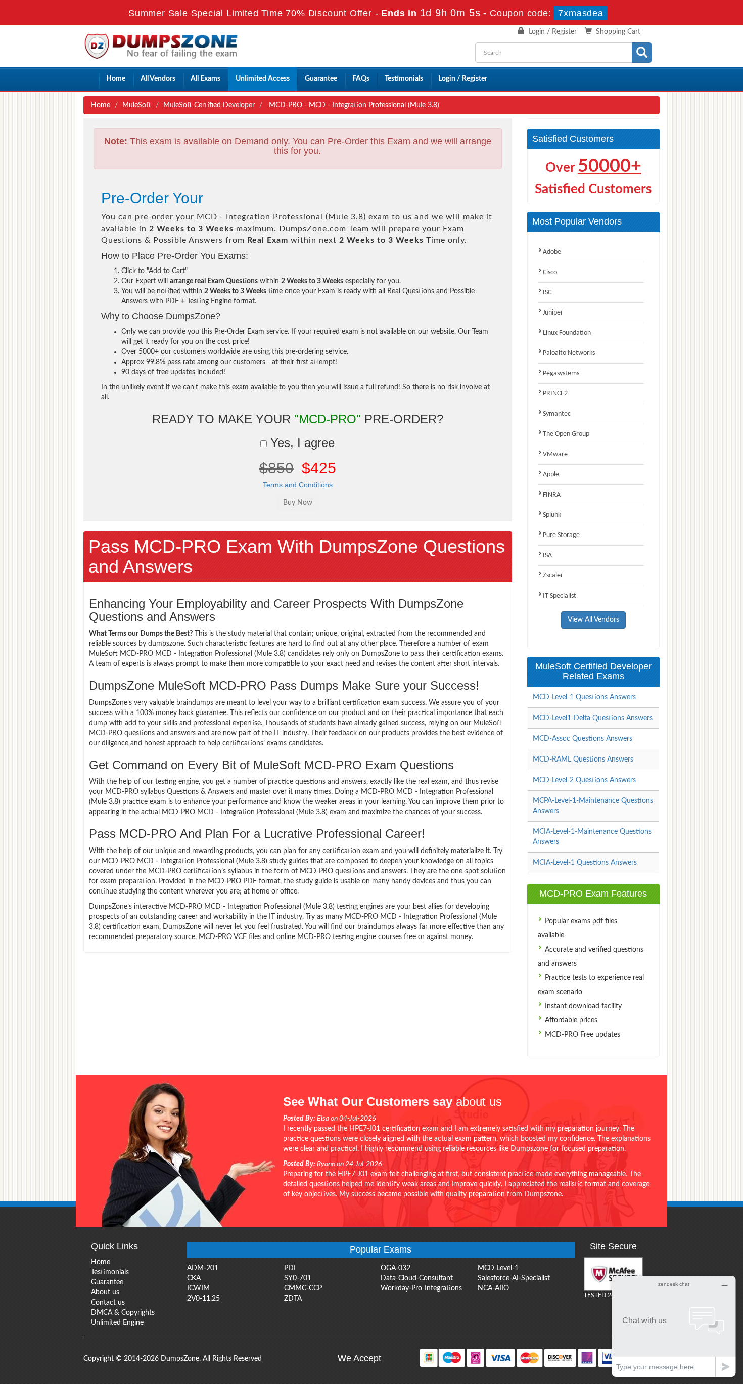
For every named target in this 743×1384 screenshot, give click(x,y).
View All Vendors (593, 619)
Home (115, 78)
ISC (547, 292)
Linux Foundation (567, 333)
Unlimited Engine (117, 1322)
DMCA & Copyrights (123, 1312)
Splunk (552, 515)
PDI (290, 1268)
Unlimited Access (263, 78)
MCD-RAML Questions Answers (583, 759)
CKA (194, 1278)
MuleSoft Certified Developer (209, 105)
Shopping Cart (618, 31)
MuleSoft (136, 105)
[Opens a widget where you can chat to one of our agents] (673, 1326)
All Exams (205, 78)
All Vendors (158, 78)
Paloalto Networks (569, 353)
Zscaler (553, 575)
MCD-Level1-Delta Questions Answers (593, 718)
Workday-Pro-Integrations (421, 1288)
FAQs (360, 78)
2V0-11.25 (203, 1298)
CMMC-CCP (303, 1288)
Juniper (553, 313)
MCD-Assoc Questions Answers (582, 738)
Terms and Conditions (298, 485)
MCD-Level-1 (498, 1268)
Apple (551, 474)
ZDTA (293, 1298)
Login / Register (553, 31)
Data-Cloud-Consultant (417, 1278)
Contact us (108, 1302)
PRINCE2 (555, 393)
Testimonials (404, 78)
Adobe (552, 252)
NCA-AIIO (493, 1288)
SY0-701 (297, 1278)
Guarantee (321, 78)
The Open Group (566, 434)
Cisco (550, 272)
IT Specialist (559, 596)
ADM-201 (202, 1268)
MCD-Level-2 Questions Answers (584, 780)
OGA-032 (395, 1268)
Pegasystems (561, 373)
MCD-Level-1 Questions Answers (584, 697)
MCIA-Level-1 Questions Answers (585, 862)
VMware (555, 454)
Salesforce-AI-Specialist (514, 1278)
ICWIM (198, 1288)
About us (105, 1292)
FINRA (552, 495)
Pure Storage (561, 535)
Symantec (557, 414)
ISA (547, 555)
